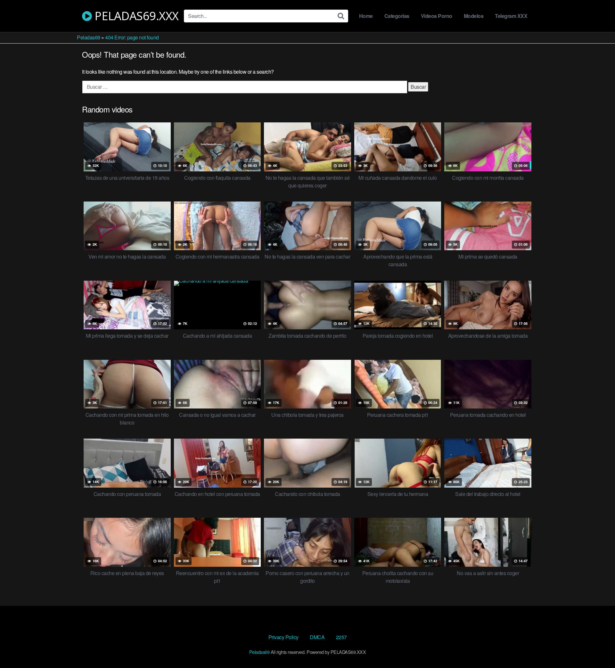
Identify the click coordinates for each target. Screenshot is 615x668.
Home (366, 16)
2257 (341, 637)
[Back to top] (597, 647)
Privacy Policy (283, 637)
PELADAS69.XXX (135, 16)
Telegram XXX (511, 16)
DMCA (317, 637)
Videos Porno (436, 16)
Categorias (396, 16)
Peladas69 (88, 37)
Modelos (474, 16)
